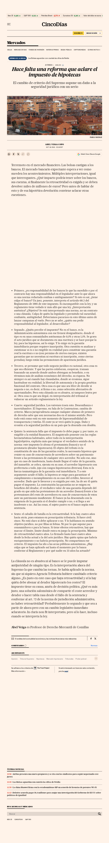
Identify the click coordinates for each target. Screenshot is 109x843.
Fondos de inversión (36, 50)
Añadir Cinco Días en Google (90, 154)
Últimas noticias (94, 50)
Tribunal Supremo (27, 659)
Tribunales (69, 659)
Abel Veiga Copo (54, 144)
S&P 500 (27, 16)
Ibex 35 (10, 16)
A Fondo (48, 65)
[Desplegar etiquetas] (96, 658)
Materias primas (52, 50)
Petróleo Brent (46, 16)
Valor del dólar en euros (92, 16)
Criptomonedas (80, 50)
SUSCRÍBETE (78, 33)
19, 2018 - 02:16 (54, 147)
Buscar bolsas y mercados (20, 807)
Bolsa (9, 50)
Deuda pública (66, 50)
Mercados (16, 43)
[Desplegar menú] (9, 24)
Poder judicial (81, 659)
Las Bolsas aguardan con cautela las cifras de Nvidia (48, 58)
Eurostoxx (19, 819)
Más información (18, 671)
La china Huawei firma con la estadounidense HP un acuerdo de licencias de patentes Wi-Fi (55, 787)
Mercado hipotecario (54, 659)
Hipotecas (40, 659)
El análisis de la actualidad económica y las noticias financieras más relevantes (45, 639)
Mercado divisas (20, 50)
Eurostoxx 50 (68, 16)
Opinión (14, 659)
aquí (66, 671)
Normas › (94, 646)
